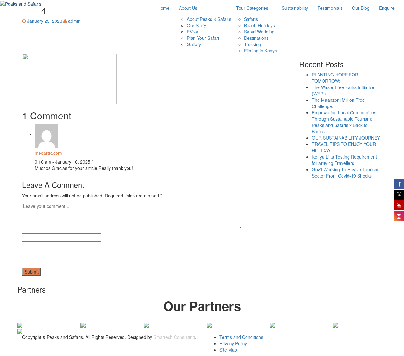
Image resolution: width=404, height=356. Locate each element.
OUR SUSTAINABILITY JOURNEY (346, 138)
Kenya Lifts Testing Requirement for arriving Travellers (344, 160)
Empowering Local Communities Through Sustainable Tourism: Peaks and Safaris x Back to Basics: (344, 122)
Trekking (252, 44)
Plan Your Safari (203, 38)
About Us (188, 8)
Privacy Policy (233, 343)
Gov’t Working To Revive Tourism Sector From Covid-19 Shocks (345, 172)
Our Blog (361, 8)
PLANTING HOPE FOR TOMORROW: (335, 77)
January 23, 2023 (44, 21)
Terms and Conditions (241, 337)
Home (163, 8)
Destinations (256, 38)
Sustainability (295, 8)
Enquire (387, 8)
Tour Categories (252, 8)
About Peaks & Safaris (209, 19)
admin (74, 21)
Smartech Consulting (174, 337)
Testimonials (330, 8)
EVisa (192, 31)
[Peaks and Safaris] (20, 3)
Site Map (228, 350)
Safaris (251, 19)
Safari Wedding (259, 31)
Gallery (194, 44)
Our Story (196, 25)
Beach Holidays (259, 25)
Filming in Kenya (260, 50)
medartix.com (48, 153)
